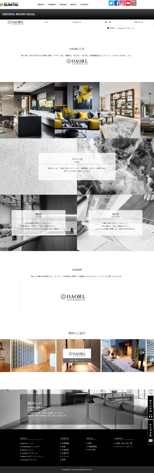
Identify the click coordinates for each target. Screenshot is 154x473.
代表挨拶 (65, 450)
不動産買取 (92, 447)
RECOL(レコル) (28, 443)
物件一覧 (108, 22)
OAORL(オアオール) (30, 453)
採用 (63, 460)
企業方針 (65, 453)
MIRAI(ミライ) (27, 450)
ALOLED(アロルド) (29, 460)
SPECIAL (73, 4)
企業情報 (65, 443)
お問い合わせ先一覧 (124, 443)
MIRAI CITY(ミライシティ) (32, 456)
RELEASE (63, 4)
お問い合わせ (138, 22)
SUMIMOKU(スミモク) (30, 447)
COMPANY (52, 4)
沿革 (63, 447)
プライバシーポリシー (125, 447)
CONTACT (84, 4)
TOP (46, 22)
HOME (112, 28)
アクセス (65, 456)
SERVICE (41, 4)
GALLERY (92, 450)
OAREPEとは (76, 22)
